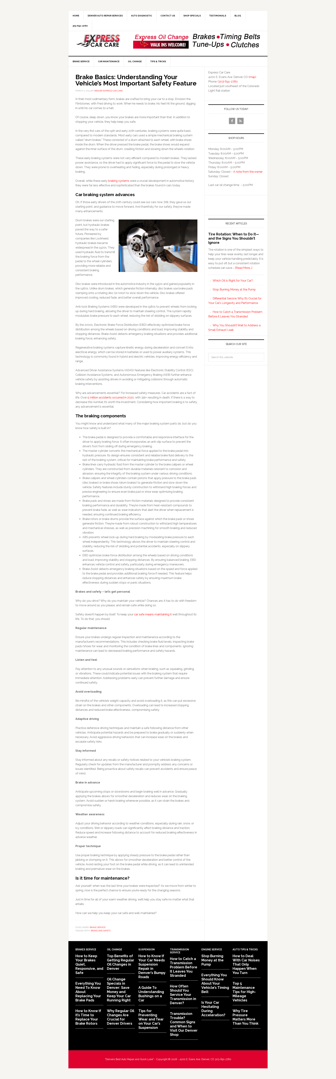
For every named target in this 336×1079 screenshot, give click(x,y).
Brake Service (98, 927)
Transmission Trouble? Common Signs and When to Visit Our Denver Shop (184, 1024)
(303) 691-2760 (228, 81)
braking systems (118, 180)
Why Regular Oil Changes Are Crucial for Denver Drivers (120, 1017)
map (252, 77)
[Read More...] (243, 267)
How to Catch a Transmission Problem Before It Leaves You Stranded (183, 967)
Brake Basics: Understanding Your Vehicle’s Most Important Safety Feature (136, 80)
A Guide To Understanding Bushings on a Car (151, 994)
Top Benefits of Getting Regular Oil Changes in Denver (120, 962)
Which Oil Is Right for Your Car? (233, 280)
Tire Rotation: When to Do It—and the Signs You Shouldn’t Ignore (233, 238)
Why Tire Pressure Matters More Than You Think (245, 1017)
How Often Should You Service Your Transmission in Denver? (183, 994)
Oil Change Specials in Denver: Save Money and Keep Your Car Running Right (119, 989)
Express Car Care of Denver (98, 41)
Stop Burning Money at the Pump (234, 289)
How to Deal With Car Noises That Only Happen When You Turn (246, 964)
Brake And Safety (101, 930)
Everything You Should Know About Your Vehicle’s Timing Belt (215, 983)
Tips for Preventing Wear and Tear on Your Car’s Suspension (151, 1019)
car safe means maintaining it (153, 614)
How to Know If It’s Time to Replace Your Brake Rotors (88, 1017)
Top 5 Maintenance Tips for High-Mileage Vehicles (244, 991)
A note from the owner (247, 171)
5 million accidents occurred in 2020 (111, 397)
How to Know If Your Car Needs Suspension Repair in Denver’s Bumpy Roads (151, 966)
